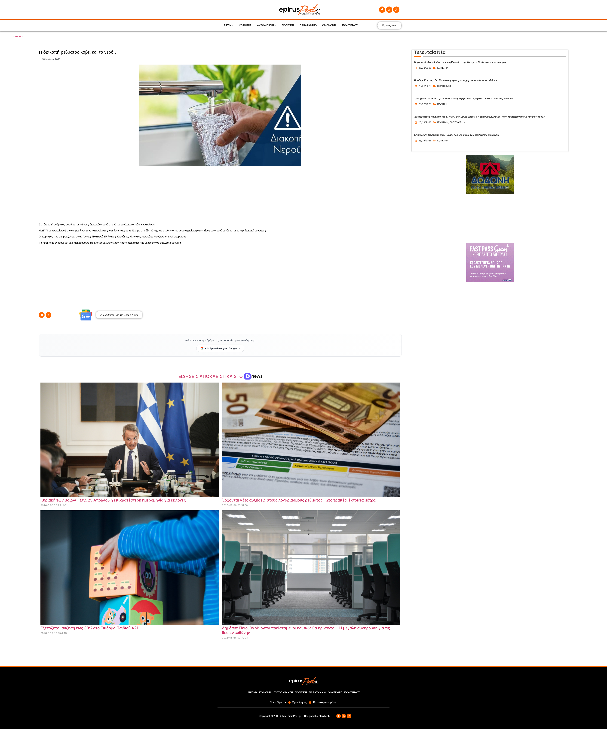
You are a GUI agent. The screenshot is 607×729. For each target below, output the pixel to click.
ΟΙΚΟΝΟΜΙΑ (329, 25)
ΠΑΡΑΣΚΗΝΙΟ (308, 25)
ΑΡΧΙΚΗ (228, 25)
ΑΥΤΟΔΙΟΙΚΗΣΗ (266, 25)
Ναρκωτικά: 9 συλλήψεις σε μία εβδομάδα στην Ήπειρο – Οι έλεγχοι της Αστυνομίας (460, 62)
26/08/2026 (424, 68)
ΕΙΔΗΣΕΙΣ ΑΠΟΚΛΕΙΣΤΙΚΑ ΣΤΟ (211, 376)
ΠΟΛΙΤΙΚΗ (288, 25)
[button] (42, 315)
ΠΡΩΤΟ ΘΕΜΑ (457, 122)
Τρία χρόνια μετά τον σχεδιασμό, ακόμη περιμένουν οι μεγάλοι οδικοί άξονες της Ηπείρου (463, 98)
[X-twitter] (389, 9)
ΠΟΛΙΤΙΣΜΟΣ (350, 25)
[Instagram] (396, 9)
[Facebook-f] (382, 9)
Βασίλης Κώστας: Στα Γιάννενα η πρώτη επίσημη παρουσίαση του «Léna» (455, 80)
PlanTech (324, 716)
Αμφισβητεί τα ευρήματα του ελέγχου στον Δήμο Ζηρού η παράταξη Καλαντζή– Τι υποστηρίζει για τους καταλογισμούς (479, 116)
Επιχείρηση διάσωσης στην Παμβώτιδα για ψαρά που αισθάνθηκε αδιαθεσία (456, 135)
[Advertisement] (220, 194)
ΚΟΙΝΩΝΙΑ (245, 25)
